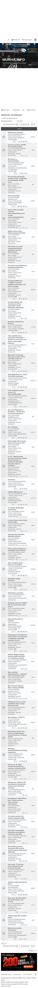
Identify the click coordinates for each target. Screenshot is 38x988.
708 (21, 332)
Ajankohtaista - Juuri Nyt (14, 153)
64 (26, 488)
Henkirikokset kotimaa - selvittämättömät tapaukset (15, 401)
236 (18, 894)
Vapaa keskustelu (22, 434)
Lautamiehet (20, 137)
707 (18, 332)
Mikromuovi (22, 642)
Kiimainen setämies (13, 720)
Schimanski (22, 582)
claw (20, 931)
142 (18, 371)
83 (26, 406)
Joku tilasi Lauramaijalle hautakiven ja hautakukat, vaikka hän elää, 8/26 (16, 832)
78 (20, 779)
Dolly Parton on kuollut (15, 593)
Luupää (21, 162)
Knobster (21, 134)
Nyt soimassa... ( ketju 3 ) (16, 717)
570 (21, 631)
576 (23, 387)
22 (26, 173)
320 (21, 504)
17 (24, 651)
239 (26, 894)
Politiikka (19, 202)
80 (20, 406)
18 (26, 651)
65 (24, 761)
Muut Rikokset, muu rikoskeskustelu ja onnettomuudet (17, 168)
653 (18, 437)
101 (26, 141)
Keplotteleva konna (13, 417)
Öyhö (20, 754)
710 (26, 332)
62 (22, 488)
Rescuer (21, 789)
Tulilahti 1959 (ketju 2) (15, 492)
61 (20, 488)
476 (18, 728)
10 (24, 878)
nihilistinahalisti (12, 624)
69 (22, 939)
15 (20, 651)
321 (23, 504)
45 (26, 589)
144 (23, 371)
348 (18, 575)
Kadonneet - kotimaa (13, 383)
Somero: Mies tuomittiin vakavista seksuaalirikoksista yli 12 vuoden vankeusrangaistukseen (16, 213)
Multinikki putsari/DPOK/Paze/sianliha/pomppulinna (17, 750)
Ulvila (18, 627)
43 (22, 589)
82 (24, 406)
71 (26, 939)
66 (26, 761)
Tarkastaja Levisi (12, 199)
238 (23, 894)
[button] (16, 124)
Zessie (21, 677)
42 (20, 589)
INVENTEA (20, 984)
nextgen (26, 984)
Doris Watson (23, 566)
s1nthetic (21, 524)
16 (22, 651)
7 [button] (31, 124)
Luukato (21, 870)
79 (22, 779)
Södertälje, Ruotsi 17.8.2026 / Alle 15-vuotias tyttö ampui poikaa (17, 604)
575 (21, 387)
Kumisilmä (11, 479)
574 (18, 387)
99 (21, 141)
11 (26, 878)
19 (20, 173)
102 (23, 206)
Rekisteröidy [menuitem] (16, 39)
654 (21, 437)
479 (26, 728)
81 (22, 406)
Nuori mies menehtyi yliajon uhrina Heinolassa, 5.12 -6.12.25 (17, 899)
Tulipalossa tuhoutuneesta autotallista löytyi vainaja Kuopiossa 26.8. (17, 703)
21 (24, 173)
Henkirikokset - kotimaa (14, 571)
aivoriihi (21, 594)
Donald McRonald (12, 887)
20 (22, 173)
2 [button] (21, 124)
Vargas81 (22, 770)
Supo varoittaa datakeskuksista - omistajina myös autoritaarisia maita (17, 674)
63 (24, 488)
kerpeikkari (22, 148)
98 (19, 141)
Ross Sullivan (23, 378)
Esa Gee (21, 903)
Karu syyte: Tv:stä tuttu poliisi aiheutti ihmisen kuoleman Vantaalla (16, 866)
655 (23, 437)
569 (18, 631)
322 (26, 504)
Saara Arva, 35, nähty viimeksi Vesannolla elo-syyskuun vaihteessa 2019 (16, 766)
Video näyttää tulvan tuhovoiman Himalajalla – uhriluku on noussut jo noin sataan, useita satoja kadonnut (17, 339)
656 (26, 437)
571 (23, 631)
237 (21, 894)
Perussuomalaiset (14, 195)
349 (21, 575)
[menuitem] (4, 986)
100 (23, 141)
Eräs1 (21, 738)
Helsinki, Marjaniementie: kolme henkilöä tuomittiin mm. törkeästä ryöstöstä (16, 656)
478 (23, 728)
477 (21, 728)
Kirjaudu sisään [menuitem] (28, 39)
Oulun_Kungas (12, 185)
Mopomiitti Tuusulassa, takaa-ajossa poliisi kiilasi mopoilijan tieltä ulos (16, 356)
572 (26, 631)
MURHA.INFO (13, 60)
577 (26, 387)
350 (23, 575)
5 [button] (28, 124)
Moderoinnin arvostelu (15, 132)
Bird (20, 325)
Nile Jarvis (22, 919)
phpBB (19, 978)
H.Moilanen (22, 345)
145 (26, 371)
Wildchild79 (22, 660)
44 (24, 589)
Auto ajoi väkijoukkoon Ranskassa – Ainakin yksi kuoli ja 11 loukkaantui (16, 411)
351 (26, 575)
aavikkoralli (22, 820)
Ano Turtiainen (13, 427)
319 (18, 504)
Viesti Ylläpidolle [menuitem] (27, 974)
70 (24, 939)
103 (26, 206)
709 (23, 332)
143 (21, 371)
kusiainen (22, 707)
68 (20, 939)
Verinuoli (21, 552)
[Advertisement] (19, 19)
